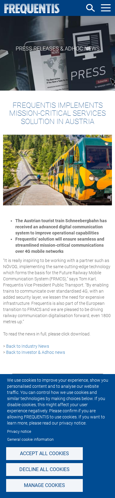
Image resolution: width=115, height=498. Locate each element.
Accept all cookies (44, 453)
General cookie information (30, 439)
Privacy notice (19, 431)
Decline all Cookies (44, 469)
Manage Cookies (44, 485)
